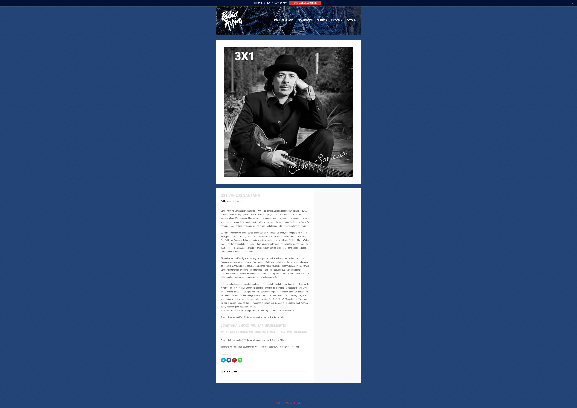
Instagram (336, 20)
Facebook (351, 20)
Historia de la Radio (283, 20)
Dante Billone (229, 371)
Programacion (305, 20)
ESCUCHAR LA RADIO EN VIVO (305, 3)
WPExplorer (289, 403)
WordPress (279, 403)
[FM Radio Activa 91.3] (231, 20)
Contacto (322, 20)
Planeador (297, 403)
